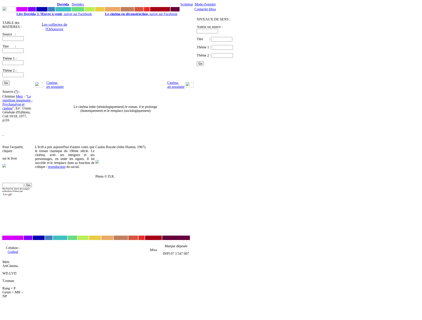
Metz (19, 96)
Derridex (78, 4)
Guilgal (13, 252)
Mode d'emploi (205, 4)
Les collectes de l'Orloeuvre (54, 26)
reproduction (56, 167)
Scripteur (186, 4)
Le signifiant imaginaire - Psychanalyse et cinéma (17, 102)
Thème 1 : (9, 58)
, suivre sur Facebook (54, 14)
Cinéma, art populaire (55, 85)
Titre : (204, 39)
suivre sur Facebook (141, 14)
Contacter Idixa (205, 9)
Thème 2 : (9, 70)
